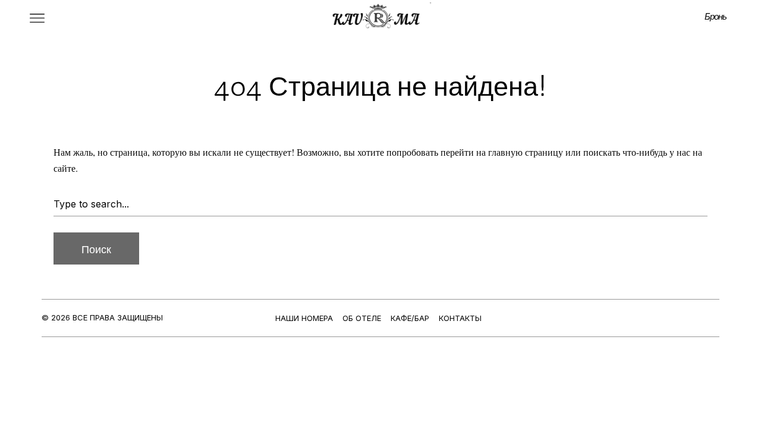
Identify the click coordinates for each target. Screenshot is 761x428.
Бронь (716, 16)
